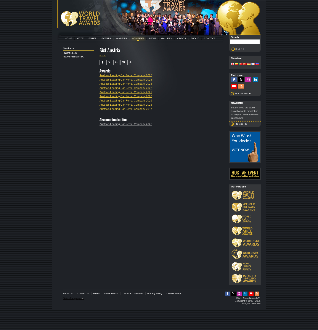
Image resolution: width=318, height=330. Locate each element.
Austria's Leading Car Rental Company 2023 (126, 83)
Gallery (166, 38)
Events (106, 38)
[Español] (236, 64)
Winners (121, 38)
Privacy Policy (154, 293)
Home (68, 38)
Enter (92, 38)
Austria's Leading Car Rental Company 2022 (126, 88)
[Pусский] (257, 64)
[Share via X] (109, 62)
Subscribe (241, 124)
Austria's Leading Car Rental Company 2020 (126, 96)
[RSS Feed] (241, 86)
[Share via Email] (123, 62)
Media (96, 293)
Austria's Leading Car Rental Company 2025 (126, 75)
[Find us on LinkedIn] (255, 79)
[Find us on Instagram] (248, 79)
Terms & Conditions (132, 293)
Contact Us (83, 293)
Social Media (243, 93)
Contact (209, 38)
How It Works (111, 293)
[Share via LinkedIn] (116, 62)
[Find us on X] (241, 79)
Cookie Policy (174, 293)
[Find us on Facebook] (234, 79)
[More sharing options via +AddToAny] (130, 62)
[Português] (241, 64)
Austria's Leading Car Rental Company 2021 (126, 92)
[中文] (245, 64)
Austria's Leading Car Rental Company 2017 (126, 109)
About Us (68, 293)
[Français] (253, 64)
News (152, 38)
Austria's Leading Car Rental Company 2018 (126, 104)
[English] (232, 64)
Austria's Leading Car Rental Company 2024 (126, 79)
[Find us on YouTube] (234, 86)
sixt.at (103, 55)
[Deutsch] (249, 64)
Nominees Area (74, 56)
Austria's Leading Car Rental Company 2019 (126, 100)
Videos (181, 38)
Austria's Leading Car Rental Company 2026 (126, 124)
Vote (80, 38)
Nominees (138, 38)
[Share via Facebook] (102, 62)
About (195, 38)
